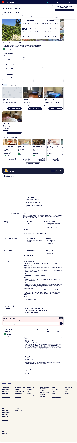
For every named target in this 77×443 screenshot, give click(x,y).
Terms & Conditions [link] (55, 389)
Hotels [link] (4, 377)
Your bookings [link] (29, 389)
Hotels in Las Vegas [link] (5, 389)
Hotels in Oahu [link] (17, 408)
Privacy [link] (53, 391)
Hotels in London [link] (5, 425)
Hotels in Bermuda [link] (18, 397)
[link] (64, 17)
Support (61, 2)
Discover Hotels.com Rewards (64, 13)
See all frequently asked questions (31, 312)
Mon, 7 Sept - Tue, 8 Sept (29, 16)
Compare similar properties (34, 163)
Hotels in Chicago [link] (5, 393)
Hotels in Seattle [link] (5, 429)
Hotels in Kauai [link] (17, 406)
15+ (61, 39)
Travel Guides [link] (67, 393)
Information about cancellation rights (31, 217)
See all (4, 61)
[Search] (61, 323)
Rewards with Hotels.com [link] (69, 395)
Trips (66, 2)
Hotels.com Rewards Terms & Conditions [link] (57, 400)
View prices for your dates (14, 108)
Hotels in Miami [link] (5, 406)
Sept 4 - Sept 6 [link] (56, 81)
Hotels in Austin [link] (5, 414)
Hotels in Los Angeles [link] (6, 404)
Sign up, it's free (59, 170)
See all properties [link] (8, 5)
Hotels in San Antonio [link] (6, 418)
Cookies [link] (53, 393)
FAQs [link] (28, 391)
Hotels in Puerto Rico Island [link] (19, 404)
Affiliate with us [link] (42, 390)
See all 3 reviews (6, 50)
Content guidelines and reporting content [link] (56, 398)
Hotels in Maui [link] (17, 402)
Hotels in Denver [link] (5, 410)
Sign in (73, 2)
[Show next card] (63, 150)
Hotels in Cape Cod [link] (18, 410)
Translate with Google (28, 359)
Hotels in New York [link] (5, 391)
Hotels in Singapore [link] (18, 393)
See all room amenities (28, 255)
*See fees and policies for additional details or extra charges (34, 233)
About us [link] (66, 389)
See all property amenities (29, 245)
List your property (54, 2)
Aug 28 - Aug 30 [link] (40, 81)
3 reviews (6, 336)
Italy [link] (7, 377)
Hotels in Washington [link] (6, 412)
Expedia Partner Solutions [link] (44, 392)
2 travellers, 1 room (46, 16)
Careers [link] (66, 391)
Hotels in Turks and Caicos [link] (19, 391)
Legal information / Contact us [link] (57, 395)
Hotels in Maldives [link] (18, 395)
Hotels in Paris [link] (4, 408)
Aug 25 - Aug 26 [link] (25, 81)
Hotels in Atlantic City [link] (6, 422)
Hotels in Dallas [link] (5, 433)
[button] (25, 26)
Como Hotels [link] (15, 377)
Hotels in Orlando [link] (5, 395)
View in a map (27, 194)
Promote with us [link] (43, 394)
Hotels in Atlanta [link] (5, 416)
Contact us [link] (29, 393)
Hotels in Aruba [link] (17, 389)
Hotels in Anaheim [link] (5, 431)
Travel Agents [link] (42, 396)
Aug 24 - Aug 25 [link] (9, 81)
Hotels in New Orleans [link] (6, 397)
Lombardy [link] (10, 377)
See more (25, 209)
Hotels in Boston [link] (5, 420)
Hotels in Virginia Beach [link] (6, 427)
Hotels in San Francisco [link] (6, 402)
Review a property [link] (30, 395)
